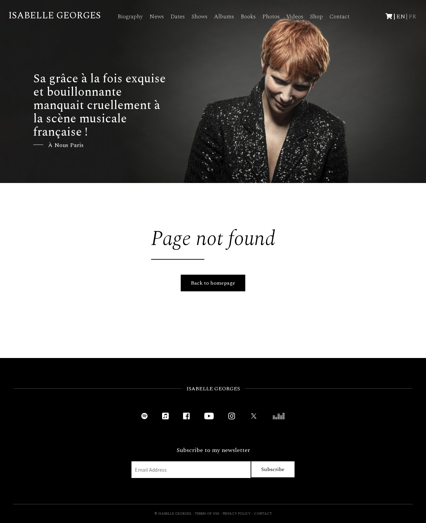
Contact (339, 16)
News (156, 16)
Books (248, 16)
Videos (294, 16)
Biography (130, 16)
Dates (177, 16)
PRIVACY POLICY (237, 513)
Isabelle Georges (54, 15)
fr (412, 16)
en (400, 16)
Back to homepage (213, 283)
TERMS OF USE (207, 513)
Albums (224, 16)
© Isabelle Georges (172, 513)
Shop (316, 16)
